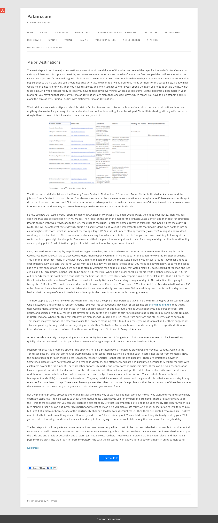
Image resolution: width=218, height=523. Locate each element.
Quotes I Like (150, 32)
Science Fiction (131, 40)
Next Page (33, 447)
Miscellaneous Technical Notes (45, 47)
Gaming (84, 40)
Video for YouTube (106, 40)
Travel (68, 40)
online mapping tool (160, 304)
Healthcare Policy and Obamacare (117, 32)
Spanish (53, 40)
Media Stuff (61, 32)
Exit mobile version (109, 519)
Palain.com (39, 16)
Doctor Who (34, 40)
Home (30, 32)
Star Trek (152, 40)
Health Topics (82, 32)
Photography (172, 32)
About (43, 32)
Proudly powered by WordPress (42, 500)
